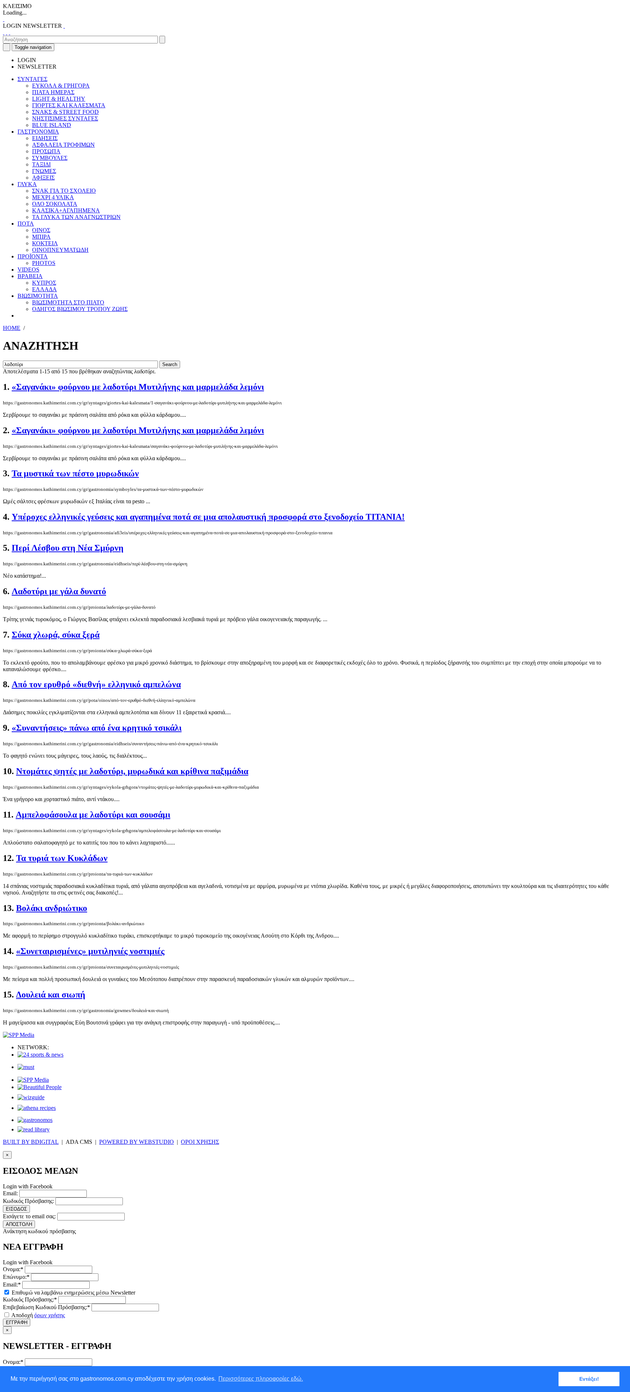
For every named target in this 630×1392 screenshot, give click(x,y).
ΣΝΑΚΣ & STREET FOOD (65, 112)
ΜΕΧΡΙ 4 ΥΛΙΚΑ (53, 197)
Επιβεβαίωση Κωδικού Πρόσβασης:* (46, 1307)
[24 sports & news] (40, 1054)
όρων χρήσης (49, 1315)
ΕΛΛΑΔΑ (44, 289)
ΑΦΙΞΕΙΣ (43, 177)
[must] (26, 1067)
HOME (11, 328)
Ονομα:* (13, 1269)
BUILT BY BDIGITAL (31, 1142)
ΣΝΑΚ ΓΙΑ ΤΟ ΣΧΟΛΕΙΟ (64, 191)
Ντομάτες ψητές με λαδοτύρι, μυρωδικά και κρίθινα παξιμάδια (132, 771)
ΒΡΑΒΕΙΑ (30, 276)
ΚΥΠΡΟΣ (44, 283)
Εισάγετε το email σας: (29, 1216)
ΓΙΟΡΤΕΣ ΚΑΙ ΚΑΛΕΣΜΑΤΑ (68, 105)
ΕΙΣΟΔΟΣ (16, 1209)
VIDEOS (28, 269)
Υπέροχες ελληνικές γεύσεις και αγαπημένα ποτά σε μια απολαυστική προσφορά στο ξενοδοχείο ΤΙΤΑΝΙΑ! (208, 517)
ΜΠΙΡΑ (41, 237)
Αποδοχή (37, 1315)
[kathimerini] (33, 1080)
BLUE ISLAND (51, 125)
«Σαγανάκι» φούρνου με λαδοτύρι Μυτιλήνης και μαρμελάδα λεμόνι (138, 387)
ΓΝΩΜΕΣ (44, 171)
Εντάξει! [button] (589, 1379)
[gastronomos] (35, 1120)
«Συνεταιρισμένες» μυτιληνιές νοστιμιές (90, 951)
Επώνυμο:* (16, 1277)
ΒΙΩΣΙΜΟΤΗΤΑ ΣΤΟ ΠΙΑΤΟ (68, 302)
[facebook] (3, 32)
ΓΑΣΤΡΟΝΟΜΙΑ (38, 131)
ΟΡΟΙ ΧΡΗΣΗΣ (200, 1142)
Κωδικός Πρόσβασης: (28, 1201)
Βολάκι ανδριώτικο (51, 908)
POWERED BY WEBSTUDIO (136, 1142)
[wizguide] (31, 1097)
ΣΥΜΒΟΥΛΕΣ (49, 158)
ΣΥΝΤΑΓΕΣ (32, 79)
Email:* (12, 1284)
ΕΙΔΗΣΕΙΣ (45, 138)
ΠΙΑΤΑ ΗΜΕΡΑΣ (53, 92)
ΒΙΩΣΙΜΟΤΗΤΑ (38, 296)
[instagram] (6, 32)
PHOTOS (43, 263)
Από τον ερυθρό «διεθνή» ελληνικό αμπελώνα (96, 684)
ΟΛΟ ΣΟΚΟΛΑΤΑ (54, 204)
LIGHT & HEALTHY (58, 99)
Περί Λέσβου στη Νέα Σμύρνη (68, 548)
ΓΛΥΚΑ (27, 184)
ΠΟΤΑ (26, 223)
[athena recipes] (37, 1108)
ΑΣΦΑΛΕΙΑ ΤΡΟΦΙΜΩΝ (63, 145)
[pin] (9, 32)
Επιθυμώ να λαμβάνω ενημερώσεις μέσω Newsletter (72, 1292)
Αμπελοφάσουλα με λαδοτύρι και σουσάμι (93, 814)
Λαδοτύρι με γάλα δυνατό (59, 591)
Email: (10, 1193)
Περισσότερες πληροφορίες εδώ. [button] (260, 1379)
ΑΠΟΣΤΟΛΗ (19, 1224)
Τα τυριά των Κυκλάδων (62, 858)
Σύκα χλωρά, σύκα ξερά (56, 634)
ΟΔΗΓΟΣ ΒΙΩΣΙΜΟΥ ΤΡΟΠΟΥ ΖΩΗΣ (80, 309)
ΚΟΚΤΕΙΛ (45, 243)
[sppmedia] (18, 1035)
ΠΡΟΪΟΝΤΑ (33, 256)
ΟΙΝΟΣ (41, 230)
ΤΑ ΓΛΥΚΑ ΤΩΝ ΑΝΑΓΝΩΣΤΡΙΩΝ (76, 217)
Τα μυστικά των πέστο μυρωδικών (75, 473)
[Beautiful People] (40, 1087)
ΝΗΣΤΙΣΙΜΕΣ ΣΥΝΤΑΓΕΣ (65, 118)
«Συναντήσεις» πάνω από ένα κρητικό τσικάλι (97, 727)
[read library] (34, 1129)
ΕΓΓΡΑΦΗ (16, 1322)
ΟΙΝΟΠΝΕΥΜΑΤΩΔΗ (60, 250)
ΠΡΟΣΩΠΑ (46, 151)
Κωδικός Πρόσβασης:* (30, 1299)
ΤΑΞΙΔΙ (41, 164)
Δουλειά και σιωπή (50, 994)
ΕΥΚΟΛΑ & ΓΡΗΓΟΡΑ (61, 85)
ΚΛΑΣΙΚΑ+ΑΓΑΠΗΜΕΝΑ (66, 210)
